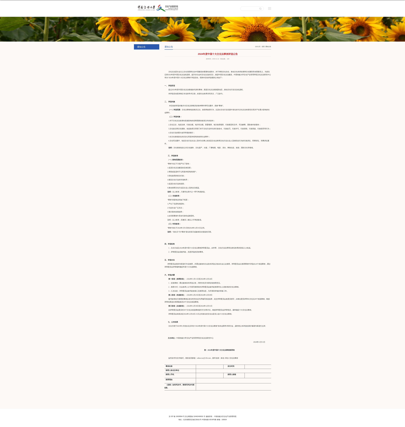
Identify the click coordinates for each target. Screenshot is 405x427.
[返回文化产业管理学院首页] (156, 10)
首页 (263, 46)
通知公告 (268, 46)
